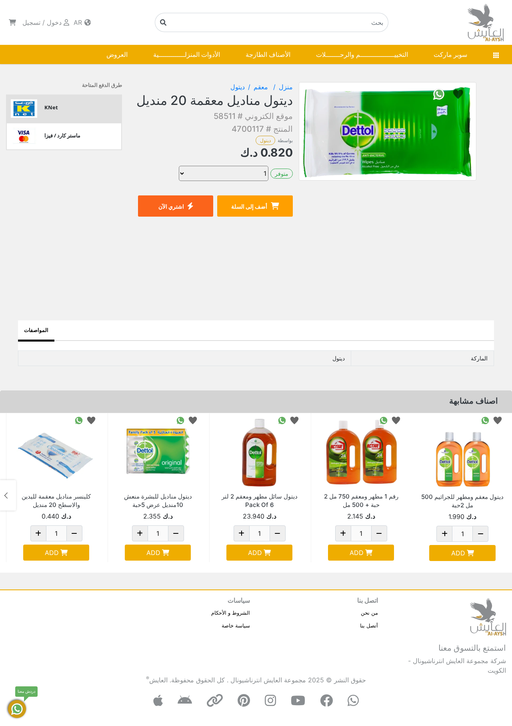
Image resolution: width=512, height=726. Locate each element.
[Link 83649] (361, 452)
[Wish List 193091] (91, 419)
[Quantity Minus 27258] (480, 534)
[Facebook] (326, 700)
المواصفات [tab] (36, 330)
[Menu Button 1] (496, 54)
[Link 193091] (56, 452)
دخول (54, 22)
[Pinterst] (244, 700)
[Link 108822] (157, 452)
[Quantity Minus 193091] (74, 533)
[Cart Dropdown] (12, 22)
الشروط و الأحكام (230, 612)
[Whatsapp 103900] (282, 419)
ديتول (265, 140)
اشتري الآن (171, 206)
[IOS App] (158, 700)
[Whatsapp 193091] (79, 419)
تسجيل (31, 22)
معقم (262, 87)
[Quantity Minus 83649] (379, 533)
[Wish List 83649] (396, 419)
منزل (286, 87)
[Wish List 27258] (497, 419)
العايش (158, 680)
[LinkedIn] (215, 700)
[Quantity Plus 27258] (444, 534)
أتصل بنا (369, 625)
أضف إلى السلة (249, 206)
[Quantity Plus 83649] (343, 533)
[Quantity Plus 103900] (242, 533)
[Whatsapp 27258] (485, 419)
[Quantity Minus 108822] (176, 533)
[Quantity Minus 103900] (278, 533)
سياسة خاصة (236, 625)
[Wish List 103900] (294, 419)
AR (79, 22)
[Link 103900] (259, 452)
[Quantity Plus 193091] (38, 533)
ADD (458, 553)
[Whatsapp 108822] (180, 419)
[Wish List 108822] (192, 419)
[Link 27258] (462, 453)
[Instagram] (270, 700)
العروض (117, 54)
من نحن (369, 612)
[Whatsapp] (353, 700)
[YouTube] (298, 700)
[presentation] (504, 495)
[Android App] (185, 700)
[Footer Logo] (488, 615)
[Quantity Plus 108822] (140, 533)
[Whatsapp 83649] (383, 419)
